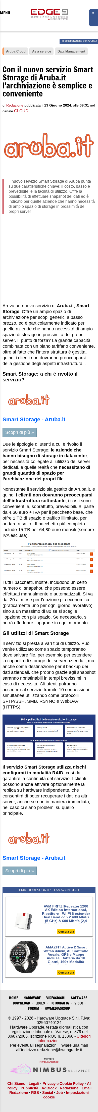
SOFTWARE (79, 997)
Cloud (21, 111)
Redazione (69, 1088)
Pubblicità (29, 1088)
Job (59, 1092)
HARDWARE (32, 997)
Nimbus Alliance (49, 1061)
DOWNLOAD (21, 1003)
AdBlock (49, 1088)
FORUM (33, 1008)
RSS (35, 1092)
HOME (13, 997)
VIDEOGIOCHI (55, 997)
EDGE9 (40, 1003)
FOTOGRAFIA (60, 1003)
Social (47, 1092)
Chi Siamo (16, 1083)
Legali (34, 1083)
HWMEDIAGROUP (57, 1008)
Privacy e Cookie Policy (63, 1083)
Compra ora (66, 931)
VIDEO (78, 1003)
